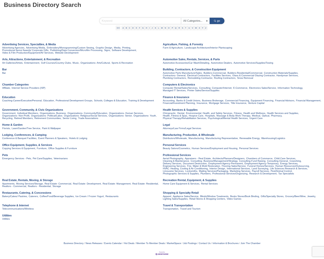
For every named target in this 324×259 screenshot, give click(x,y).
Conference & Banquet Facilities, (19, 138)
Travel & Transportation (178, 205)
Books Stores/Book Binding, (245, 196)
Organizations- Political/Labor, (47, 115)
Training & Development (141, 100)
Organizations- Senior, (120, 115)
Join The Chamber (251, 243)
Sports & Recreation (122, 63)
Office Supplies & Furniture (62, 148)
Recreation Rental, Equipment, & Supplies (190, 180)
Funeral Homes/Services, (260, 166)
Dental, (181, 113)
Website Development (66, 52)
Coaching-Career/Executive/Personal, (22, 100)
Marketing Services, (240, 171)
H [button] (146, 28)
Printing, (126, 47)
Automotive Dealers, (222, 63)
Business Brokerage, (213, 100)
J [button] (152, 28)
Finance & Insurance (176, 97)
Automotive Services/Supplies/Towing (253, 63)
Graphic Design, (104, 47)
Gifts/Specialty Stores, (272, 196)
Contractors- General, (174, 75)
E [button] (136, 28)
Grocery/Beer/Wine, (295, 196)
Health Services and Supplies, (283, 113)
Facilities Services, (221, 75)
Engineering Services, (174, 166)
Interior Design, (217, 168)
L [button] (158, 28)
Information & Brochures (226, 243)
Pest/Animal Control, (281, 171)
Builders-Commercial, (215, 73)
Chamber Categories (15, 84)
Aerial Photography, (173, 158)
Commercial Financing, (237, 100)
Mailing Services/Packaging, (214, 171)
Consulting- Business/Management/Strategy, (214, 161)
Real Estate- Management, (117, 183)
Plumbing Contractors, (175, 78)
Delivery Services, (172, 163)
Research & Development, (263, 173)
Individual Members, (28, 113)
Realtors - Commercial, (14, 186)
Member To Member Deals (150, 243)
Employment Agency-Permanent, (226, 163)
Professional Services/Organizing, (230, 173)
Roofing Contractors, (225, 78)
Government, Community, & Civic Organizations (32, 109)
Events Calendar (113, 243)
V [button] (192, 28)
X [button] (199, 28)
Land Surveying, (260, 168)
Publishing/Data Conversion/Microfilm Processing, (76, 50)
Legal (166, 124)
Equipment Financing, (262, 100)
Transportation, (171, 209)
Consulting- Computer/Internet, (215, 88)
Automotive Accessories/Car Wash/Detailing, (186, 63)
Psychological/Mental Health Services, (228, 118)
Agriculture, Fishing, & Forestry (183, 44)
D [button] (133, 28)
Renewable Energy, (249, 138)
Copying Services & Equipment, (19, 148)
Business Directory (74, 243)
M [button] (162, 28)
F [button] (139, 28)
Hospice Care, (196, 115)
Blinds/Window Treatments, (214, 196)
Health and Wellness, (254, 113)
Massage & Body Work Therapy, (234, 115)
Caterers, (34, 196)
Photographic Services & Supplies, (181, 173)
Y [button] (202, 28)
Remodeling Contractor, (200, 78)
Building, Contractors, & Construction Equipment (194, 69)
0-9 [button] (118, 28)
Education (8, 97)
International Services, (239, 168)
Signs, (107, 50)
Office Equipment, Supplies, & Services (27, 145)
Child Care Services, (285, 158)
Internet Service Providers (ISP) (28, 88)
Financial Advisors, (285, 100)
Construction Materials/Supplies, (281, 73)
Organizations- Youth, (145, 115)
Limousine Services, (173, 171)
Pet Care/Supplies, (43, 158)
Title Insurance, (239, 103)
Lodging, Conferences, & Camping (24, 134)
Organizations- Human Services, (126, 113)
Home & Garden (12, 124)
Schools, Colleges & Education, (110, 100)
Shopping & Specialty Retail (181, 192)
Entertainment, (32, 63)
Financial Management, (308, 100)
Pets (5, 155)
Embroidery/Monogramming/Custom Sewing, (71, 47)
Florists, (6, 128)
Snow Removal (245, 78)
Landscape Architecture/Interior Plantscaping (208, 47)
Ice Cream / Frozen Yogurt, (89, 196)
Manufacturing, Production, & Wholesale (188, 134)
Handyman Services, (287, 75)
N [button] (165, 28)
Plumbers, (205, 173)
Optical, (266, 115)
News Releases (94, 243)
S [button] (182, 28)
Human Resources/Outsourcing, (292, 166)
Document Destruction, (195, 163)
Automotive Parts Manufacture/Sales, (182, 73)
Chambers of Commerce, (259, 158)
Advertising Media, (36, 47)
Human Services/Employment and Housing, (215, 148)
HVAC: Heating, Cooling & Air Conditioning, (185, 168)
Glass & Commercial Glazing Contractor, (253, 75)
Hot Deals (129, 243)
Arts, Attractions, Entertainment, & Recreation (31, 59)
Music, (76, 63)
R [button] (179, 28)
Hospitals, (210, 115)
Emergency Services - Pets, (17, 158)
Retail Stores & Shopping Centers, (207, 199)
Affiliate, (6, 88)
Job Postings (190, 243)
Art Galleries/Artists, (12, 63)
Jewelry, (311, 196)
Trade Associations (88, 118)
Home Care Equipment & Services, (181, 183)
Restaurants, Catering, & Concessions (26, 192)
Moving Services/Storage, (30, 183)
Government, (9, 113)
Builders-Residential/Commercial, (245, 73)
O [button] (169, 28)
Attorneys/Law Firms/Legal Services (182, 128)
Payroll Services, (261, 171)
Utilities (7, 215)
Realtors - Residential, (39, 186)
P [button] (172, 28)
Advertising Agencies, (13, 47)
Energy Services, (289, 163)
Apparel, (167, 196)
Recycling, (7, 118)
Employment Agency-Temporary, (262, 163)
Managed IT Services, (174, 90)
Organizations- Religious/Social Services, (86, 115)
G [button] (143, 28)
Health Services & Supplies (180, 109)
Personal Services (174, 145)
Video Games (234, 199)
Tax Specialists (286, 173)
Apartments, (8, 183)
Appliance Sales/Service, (186, 196)
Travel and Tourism (190, 209)
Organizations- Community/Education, (88, 113)
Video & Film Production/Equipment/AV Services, (28, 52)
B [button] (126, 28)
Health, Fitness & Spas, (175, 115)
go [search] (218, 20)
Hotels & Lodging (78, 138)
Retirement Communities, (48, 118)
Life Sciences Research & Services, (289, 168)
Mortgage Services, (219, 103)
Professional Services (177, 155)
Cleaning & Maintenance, (176, 161)
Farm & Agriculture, (173, 47)
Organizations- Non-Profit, (16, 115)
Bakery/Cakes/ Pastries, (15, 196)
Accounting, (169, 100)
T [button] (185, 28)
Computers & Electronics (179, 84)
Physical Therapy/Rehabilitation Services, (185, 118)
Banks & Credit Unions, (188, 100)
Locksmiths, (191, 171)
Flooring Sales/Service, (234, 166)
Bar (4, 69)
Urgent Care (256, 118)
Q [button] (176, 28)
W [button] (196, 28)
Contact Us (205, 243)
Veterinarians (61, 158)
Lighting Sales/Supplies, (175, 199)
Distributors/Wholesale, (175, 138)
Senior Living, (70, 118)
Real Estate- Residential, (145, 183)
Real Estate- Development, (87, 183)
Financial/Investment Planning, (179, 103)
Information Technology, (290, 88)
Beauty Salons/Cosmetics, (177, 148)
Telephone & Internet (15, 205)
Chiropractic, (169, 113)
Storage (56, 186)
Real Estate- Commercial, (58, 183)
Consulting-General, (278, 161)
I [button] (149, 28)
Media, (117, 47)
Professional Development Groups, (74, 100)
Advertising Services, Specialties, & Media (29, 44)
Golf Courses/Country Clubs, (56, 63)
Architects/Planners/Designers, (228, 158)
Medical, (256, 115)
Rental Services (209, 183)
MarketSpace (174, 243)
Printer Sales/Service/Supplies (203, 90)
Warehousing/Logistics (273, 138)
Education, (49, 100)
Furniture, (42, 148)
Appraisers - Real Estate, (198, 158)
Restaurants (111, 196)
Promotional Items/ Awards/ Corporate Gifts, (25, 50)
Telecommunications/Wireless (18, 209)
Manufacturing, (196, 138)
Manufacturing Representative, (222, 138)
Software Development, (124, 50)
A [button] (123, 28)
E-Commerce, (240, 88)
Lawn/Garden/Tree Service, (26, 128)
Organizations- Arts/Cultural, (95, 63)
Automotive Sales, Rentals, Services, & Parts (191, 59)
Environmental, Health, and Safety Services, (209, 113)
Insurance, (202, 103)
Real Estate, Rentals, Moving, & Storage (27, 180)
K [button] (155, 28)
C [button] (129, 28)
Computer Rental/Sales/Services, (180, 88)
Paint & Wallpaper (51, 128)
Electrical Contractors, (199, 75)
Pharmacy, (276, 115)
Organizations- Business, (53, 113)
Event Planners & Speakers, (53, 138)
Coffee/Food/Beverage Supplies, (57, 196)
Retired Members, (23, 118)
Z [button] (205, 28)
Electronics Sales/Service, (263, 88)
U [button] (189, 28)
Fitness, (238, 113)
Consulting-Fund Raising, (252, 161)
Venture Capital (256, 103)
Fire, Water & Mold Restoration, (204, 166)
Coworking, (296, 161)
